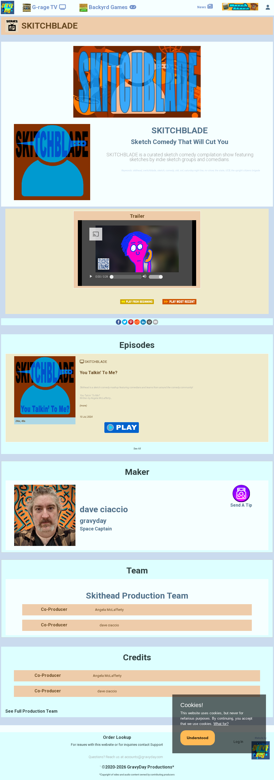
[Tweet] (124, 322)
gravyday (93, 521)
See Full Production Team (31, 711)
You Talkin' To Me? (98, 372)
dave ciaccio (109, 625)
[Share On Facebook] (118, 322)
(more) (83, 405)
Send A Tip (241, 505)
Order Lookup (117, 737)
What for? (221, 724)
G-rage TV (45, 7)
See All (137, 448)
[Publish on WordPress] (149, 322)
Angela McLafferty (109, 610)
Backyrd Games (108, 7)
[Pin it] (131, 322)
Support (156, 745)
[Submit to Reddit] (137, 322)
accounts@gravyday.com (143, 757)
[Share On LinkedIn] (143, 322)
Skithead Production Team (137, 596)
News (202, 7)
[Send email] (155, 322)
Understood (197, 738)
